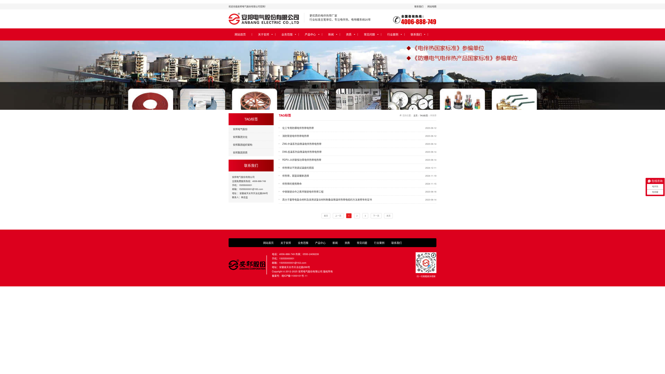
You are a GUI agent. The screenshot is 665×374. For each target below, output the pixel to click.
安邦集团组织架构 (242, 144)
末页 (388, 215)
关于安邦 (263, 34)
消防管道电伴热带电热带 (359, 135)
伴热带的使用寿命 (359, 183)
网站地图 (431, 6)
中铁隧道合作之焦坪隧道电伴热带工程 (359, 191)
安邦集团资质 (240, 152)
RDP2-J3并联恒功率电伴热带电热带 (359, 159)
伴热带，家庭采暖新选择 (359, 175)
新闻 (331, 34)
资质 (349, 34)
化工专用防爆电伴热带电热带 (359, 128)
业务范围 (286, 34)
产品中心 (310, 34)
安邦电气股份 (240, 129)
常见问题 (369, 34)
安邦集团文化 (240, 137)
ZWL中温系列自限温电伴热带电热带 (359, 143)
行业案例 (392, 34)
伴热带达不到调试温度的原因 (359, 167)
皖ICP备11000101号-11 (295, 275)
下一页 (376, 215)
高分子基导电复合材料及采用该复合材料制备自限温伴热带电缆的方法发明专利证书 (359, 199)
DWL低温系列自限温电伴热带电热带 (359, 151)
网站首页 (240, 34)
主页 (415, 115)
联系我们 (418, 6)
